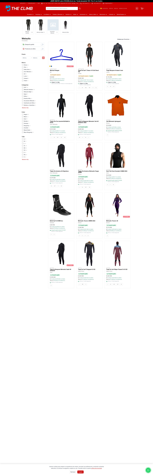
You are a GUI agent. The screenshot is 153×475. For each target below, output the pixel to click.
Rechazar (72, 472)
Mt (25, 148)
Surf (26, 87)
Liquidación (105, 8)
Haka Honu (27, 69)
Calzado (111, 14)
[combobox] (127, 39)
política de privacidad (96, 468)
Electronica (102, 14)
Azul (26, 119)
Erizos (26, 65)
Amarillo (26, 127)
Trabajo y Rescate (57, 14)
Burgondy (27, 125)
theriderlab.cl (31, 3)
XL (25, 145)
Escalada (29, 14)
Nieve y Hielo (92, 14)
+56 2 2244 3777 (97, 3)
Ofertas (111, 8)
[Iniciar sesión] (136, 8)
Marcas (116, 8)
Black (26, 116)
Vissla (26, 80)
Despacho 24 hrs (123, 8)
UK (25, 74)
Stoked (26, 78)
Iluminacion (83, 14)
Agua (26, 94)
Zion (26, 67)
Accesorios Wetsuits (30, 100)
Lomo (26, 76)
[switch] (42, 44)
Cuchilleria (46, 14)
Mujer (74, 14)
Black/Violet (27, 130)
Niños (26, 96)
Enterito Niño (28, 98)
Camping (37, 14)
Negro (26, 114)
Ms (25, 154)
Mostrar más (25, 107)
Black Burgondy (29, 132)
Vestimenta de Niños (30, 103)
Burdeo (26, 121)
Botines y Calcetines (30, 105)
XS (25, 150)
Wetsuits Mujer (28, 91)
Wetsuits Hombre (29, 89)
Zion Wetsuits (28, 71)
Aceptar (80, 472)
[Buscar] (80, 8)
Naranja (26, 123)
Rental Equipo (120, 14)
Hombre (68, 14)
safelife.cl (23, 3)
